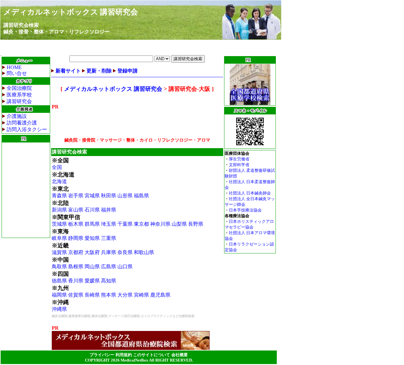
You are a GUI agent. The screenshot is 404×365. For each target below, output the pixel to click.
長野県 (195, 224)
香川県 (75, 280)
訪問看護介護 (22, 122)
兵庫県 (108, 252)
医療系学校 (19, 94)
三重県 (108, 238)
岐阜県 (59, 238)
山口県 (125, 266)
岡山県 (92, 266)
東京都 (141, 224)
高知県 (108, 280)
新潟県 (59, 209)
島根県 (75, 266)
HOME (14, 67)
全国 (57, 167)
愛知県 (92, 238)
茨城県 (59, 224)
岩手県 (75, 195)
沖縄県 (59, 309)
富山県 (75, 209)
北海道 (59, 181)
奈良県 (125, 252)
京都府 (75, 252)
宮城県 (92, 195)
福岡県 (59, 295)
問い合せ (17, 73)
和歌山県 (144, 252)
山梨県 (179, 224)
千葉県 (125, 224)
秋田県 (108, 195)
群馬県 (92, 224)
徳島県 (59, 280)
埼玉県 (108, 224)
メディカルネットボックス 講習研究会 (70, 12)
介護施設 (17, 116)
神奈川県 (160, 224)
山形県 (125, 195)
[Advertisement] (26, 190)
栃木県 (75, 224)
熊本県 (108, 295)
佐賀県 (75, 295)
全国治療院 (19, 88)
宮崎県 (141, 295)
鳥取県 (59, 266)
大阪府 (92, 252)
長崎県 (92, 295)
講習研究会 (19, 101)
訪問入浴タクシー (27, 129)
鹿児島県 (160, 295)
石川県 (92, 209)
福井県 (108, 209)
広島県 (108, 266)
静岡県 (75, 238)
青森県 (59, 195)
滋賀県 (59, 252)
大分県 (125, 295)
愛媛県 (92, 280)
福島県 (141, 195)
